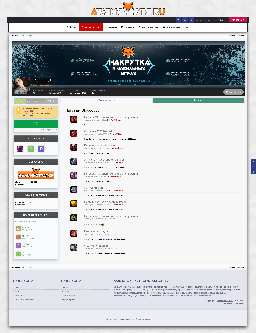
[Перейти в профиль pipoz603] (18, 237)
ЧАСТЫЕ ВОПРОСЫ (150, 27)
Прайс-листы (19, 296)
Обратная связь (143, 319)
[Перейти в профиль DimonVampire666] (41, 149)
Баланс (128, 27)
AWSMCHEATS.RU (225, 301)
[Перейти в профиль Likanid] (18, 254)
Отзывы (113, 27)
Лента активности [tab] (107, 100)
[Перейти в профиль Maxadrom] (18, 228)
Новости (17, 287)
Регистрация (238, 20)
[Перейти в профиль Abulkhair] (18, 245)
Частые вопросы (69, 296)
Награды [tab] (198, 100)
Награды (65, 291)
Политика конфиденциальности (120, 319)
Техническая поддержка (24, 300)
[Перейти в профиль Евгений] (20, 149)
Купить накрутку (92, 27)
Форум (73, 27)
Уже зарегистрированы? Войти (210, 20)
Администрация (68, 300)
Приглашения (173, 27)
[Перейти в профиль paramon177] (31, 149)
